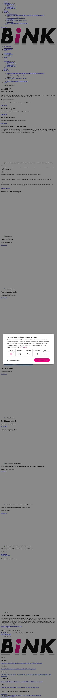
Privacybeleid (23, 347)
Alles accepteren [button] (42, 360)
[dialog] (28, 349)
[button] (13, 360)
